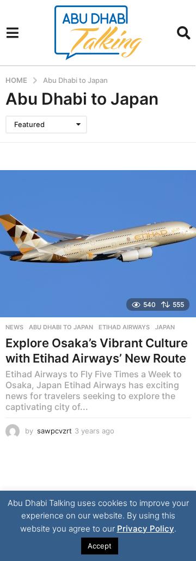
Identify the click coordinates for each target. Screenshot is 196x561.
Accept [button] (100, 545)
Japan (165, 327)
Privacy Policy (145, 528)
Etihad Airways (124, 327)
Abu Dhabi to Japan (61, 327)
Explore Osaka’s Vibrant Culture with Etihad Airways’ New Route (96, 350)
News (14, 327)
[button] (12, 33)
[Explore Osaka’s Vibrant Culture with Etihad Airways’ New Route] (98, 243)
